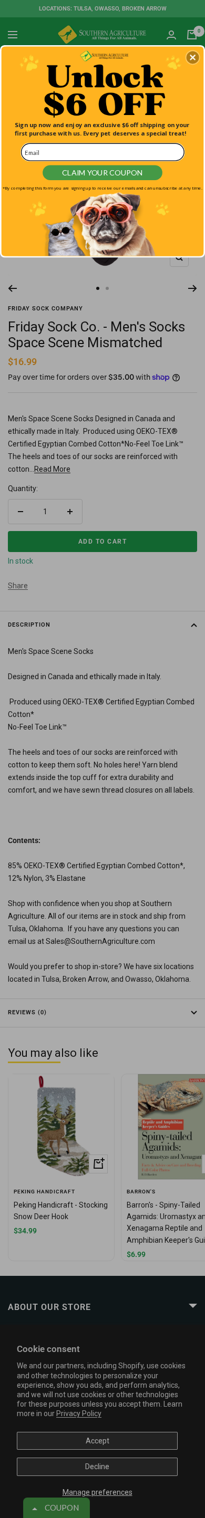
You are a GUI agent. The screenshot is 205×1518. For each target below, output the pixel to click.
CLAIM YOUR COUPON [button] (102, 172)
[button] (193, 57)
